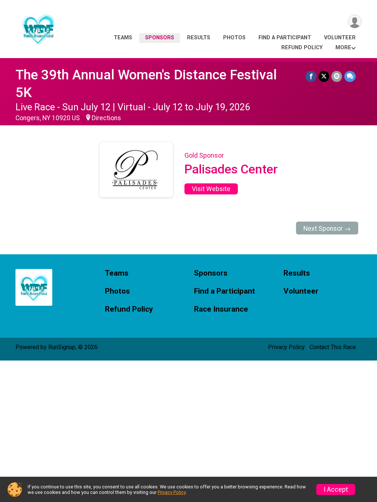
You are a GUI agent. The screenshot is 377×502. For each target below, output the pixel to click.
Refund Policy (302, 47)
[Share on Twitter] (323, 76)
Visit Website (211, 189)
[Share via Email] (336, 76)
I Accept (336, 489)
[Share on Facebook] (311, 76)
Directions (106, 118)
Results (198, 38)
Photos (234, 38)
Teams (123, 38)
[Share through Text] (350, 76)
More (343, 47)
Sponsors (159, 38)
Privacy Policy (286, 347)
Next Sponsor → (327, 228)
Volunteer (340, 38)
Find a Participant (284, 38)
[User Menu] (355, 21)
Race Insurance (221, 309)
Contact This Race (333, 347)
